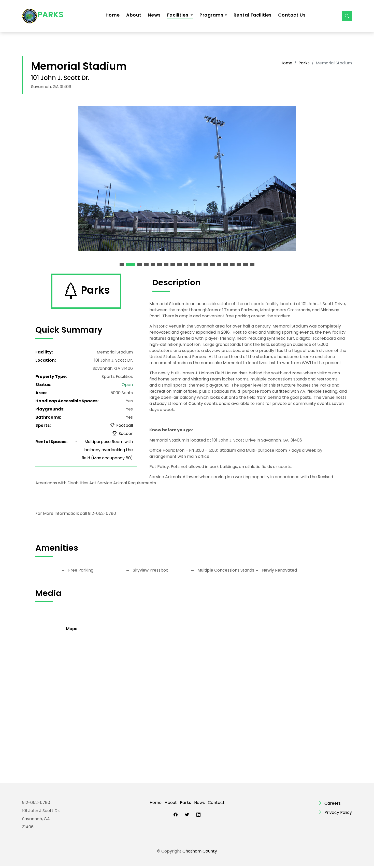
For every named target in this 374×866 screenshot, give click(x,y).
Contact (216, 802)
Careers (332, 803)
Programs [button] (211, 15)
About (133, 15)
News (154, 15)
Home (113, 15)
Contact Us (292, 15)
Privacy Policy (338, 812)
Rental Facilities (253, 15)
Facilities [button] (178, 15)
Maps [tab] (71, 629)
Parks (304, 63)
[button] (122, 264)
